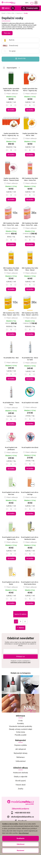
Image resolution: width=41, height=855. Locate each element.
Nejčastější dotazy (20, 753)
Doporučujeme (12, 68)
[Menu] (3, 8)
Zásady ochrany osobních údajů (20, 729)
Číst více (7, 33)
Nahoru (21, 628)
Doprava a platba (20, 745)
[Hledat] (13, 8)
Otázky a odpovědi (20, 777)
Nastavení (20, 850)
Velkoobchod (20, 761)
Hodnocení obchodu (20, 773)
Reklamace (21, 757)
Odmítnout (20, 844)
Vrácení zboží (20, 785)
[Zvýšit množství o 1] (15, 105)
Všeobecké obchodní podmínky (20, 726)
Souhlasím (20, 838)
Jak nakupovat (20, 749)
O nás (20, 721)
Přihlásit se (20, 656)
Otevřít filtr (22, 58)
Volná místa (20, 732)
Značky (20, 789)
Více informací (24, 833)
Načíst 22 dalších (20, 614)
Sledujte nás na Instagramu (21, 673)
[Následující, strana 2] (21, 621)
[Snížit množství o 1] (7, 105)
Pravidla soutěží (20, 735)
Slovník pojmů (20, 781)
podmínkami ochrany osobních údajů (21, 662)
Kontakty (20, 723)
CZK (26, 3)
